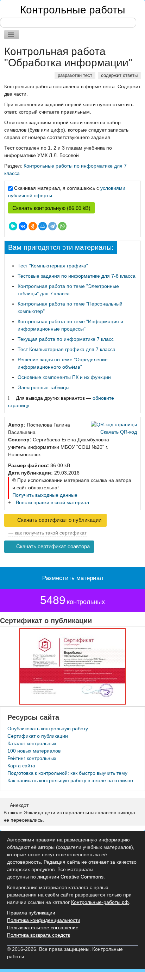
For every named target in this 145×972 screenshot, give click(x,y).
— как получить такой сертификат (47, 533)
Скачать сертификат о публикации (58, 520)
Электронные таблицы (43, 387)
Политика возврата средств (38, 935)
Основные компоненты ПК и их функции (64, 377)
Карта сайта (21, 765)
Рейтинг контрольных (31, 758)
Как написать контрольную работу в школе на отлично (70, 780)
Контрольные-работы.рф (100, 902)
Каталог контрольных (31, 743)
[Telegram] (52, 226)
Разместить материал (72, 578)
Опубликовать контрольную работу (47, 728)
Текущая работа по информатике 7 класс (66, 339)
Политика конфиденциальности (43, 920)
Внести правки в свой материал (52, 502)
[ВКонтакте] (23, 226)
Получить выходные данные (44, 495)
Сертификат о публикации (37, 736)
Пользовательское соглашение (42, 927)
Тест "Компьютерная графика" (53, 265)
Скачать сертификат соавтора (52, 546)
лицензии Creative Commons (70, 877)
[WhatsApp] (62, 226)
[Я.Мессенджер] (13, 226)
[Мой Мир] (42, 226)
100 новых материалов (34, 751)
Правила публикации (31, 913)
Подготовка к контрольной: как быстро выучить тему (67, 773)
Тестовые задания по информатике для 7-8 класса (76, 276)
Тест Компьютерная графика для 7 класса (66, 349)
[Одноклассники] (33, 226)
